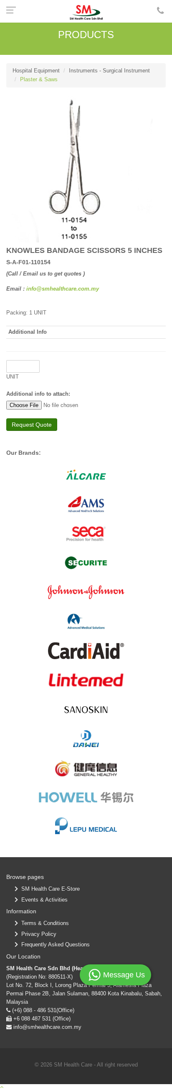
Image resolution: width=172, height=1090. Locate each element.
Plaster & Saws (39, 79)
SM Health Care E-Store (49, 889)
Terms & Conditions (43, 923)
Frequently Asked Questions (54, 944)
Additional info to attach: (38, 394)
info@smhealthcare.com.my (62, 289)
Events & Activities (43, 900)
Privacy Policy (37, 934)
